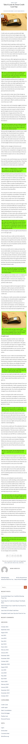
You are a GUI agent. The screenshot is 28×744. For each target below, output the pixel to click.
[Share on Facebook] (10, 556)
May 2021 (3, 641)
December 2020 (5, 655)
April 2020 (4, 678)
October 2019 (4, 696)
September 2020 (5, 664)
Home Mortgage (5, 713)
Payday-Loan (4, 716)
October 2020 (4, 661)
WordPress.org (5, 736)
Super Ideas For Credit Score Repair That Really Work (13, 601)
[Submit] (25, 587)
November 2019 (5, 693)
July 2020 (3, 670)
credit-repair (4, 707)
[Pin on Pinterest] (18, 556)
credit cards (9, 562)
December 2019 (5, 690)
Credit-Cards (14, 2)
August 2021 (4, 632)
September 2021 (5, 629)
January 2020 (4, 687)
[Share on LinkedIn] (20, 556)
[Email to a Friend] (15, 556)
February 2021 (5, 649)
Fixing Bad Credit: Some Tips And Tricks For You (13, 613)
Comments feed (5, 733)
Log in (2, 727)
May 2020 (3, 675)
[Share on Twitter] (12, 556)
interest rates (15, 562)
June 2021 (3, 638)
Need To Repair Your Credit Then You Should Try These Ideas (13, 606)
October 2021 (4, 626)
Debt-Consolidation (6, 710)
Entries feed (4, 730)
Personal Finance (5, 719)
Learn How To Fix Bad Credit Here (9, 610)
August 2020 (4, 667)
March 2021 (4, 647)
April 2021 (4, 644)
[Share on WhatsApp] (7, 556)
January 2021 (4, 652)
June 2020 (3, 672)
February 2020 (5, 684)
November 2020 (5, 658)
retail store (21, 562)
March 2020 (4, 681)
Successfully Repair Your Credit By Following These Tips (12, 597)
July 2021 (3, 635)
